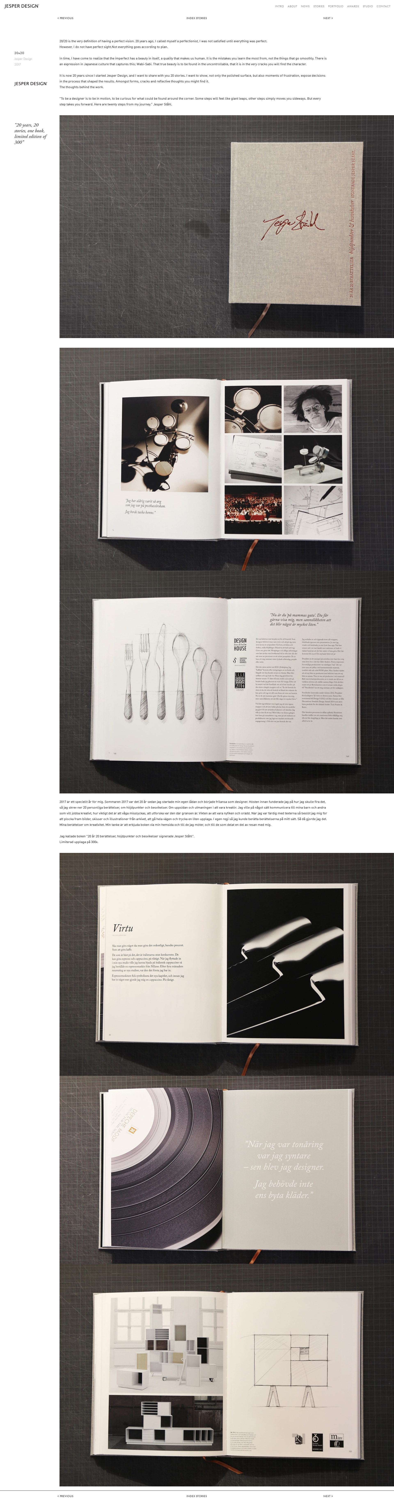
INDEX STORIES (197, 18)
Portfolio (336, 6)
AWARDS (353, 6)
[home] (20, 6)
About (292, 6)
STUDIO (368, 6)
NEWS (305, 6)
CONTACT (384, 6)
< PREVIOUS (65, 18)
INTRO (279, 6)
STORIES (318, 6)
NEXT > (328, 18)
